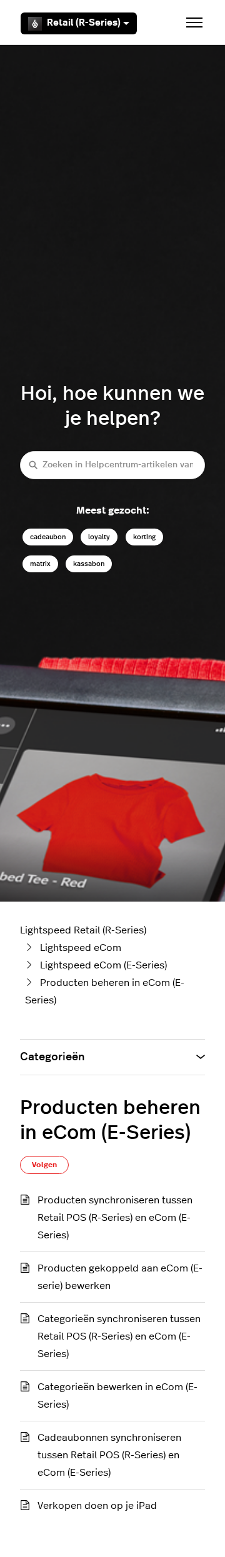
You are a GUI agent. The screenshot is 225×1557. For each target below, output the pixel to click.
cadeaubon (48, 537)
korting (144, 537)
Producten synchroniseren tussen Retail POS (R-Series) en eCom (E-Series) (115, 1217)
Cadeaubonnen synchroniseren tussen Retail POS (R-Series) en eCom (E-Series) (109, 1455)
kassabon (88, 563)
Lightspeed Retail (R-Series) (83, 930)
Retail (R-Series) (84, 22)
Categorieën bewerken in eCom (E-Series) (118, 1396)
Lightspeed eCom (80, 948)
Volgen (44, 1164)
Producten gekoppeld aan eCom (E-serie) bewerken (120, 1277)
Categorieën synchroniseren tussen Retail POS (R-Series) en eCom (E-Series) (119, 1336)
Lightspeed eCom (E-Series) (103, 965)
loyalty (99, 537)
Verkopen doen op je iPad (97, 1506)
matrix (40, 563)
